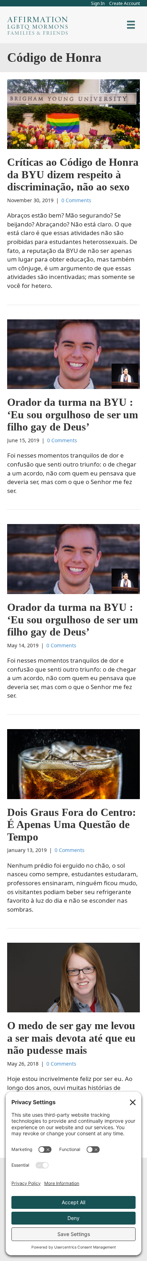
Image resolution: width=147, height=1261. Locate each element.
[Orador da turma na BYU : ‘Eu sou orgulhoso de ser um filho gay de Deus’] (73, 353)
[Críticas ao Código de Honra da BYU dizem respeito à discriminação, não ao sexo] (73, 113)
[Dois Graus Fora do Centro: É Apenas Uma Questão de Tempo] (73, 763)
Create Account (124, 3)
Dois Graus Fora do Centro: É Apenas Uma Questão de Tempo (71, 824)
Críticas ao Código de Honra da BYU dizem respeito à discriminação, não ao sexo (72, 174)
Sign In (98, 3)
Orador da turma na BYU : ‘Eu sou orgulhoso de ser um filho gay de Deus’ (72, 414)
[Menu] (131, 25)
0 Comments (76, 200)
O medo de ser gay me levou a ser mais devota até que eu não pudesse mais (71, 1038)
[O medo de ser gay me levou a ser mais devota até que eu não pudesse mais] (73, 977)
